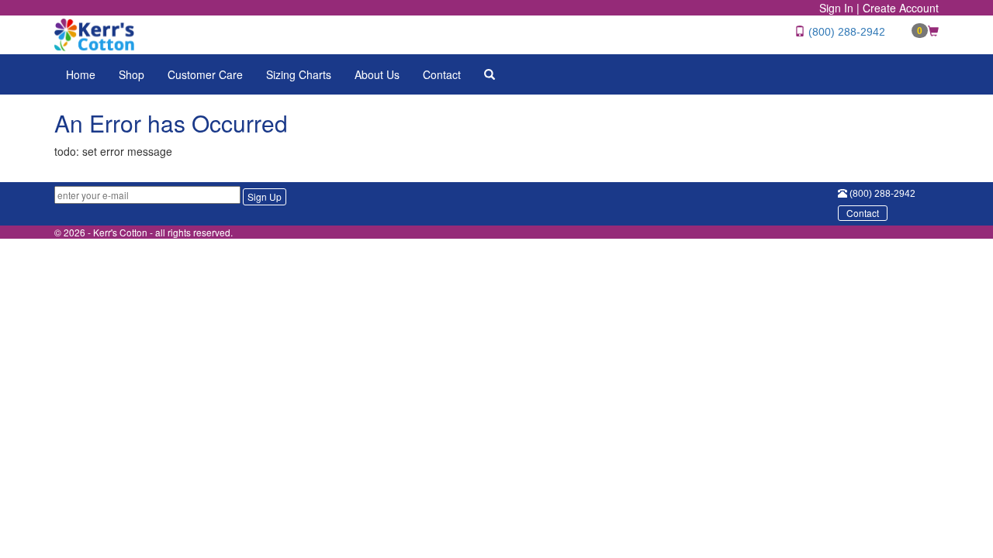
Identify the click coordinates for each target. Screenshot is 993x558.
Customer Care (205, 74)
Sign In (836, 8)
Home (80, 74)
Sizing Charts (298, 74)
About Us (377, 74)
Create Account (901, 8)
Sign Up (264, 196)
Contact (442, 74)
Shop (131, 74)
